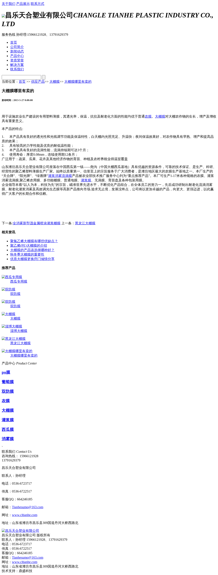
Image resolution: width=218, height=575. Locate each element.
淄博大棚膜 (18, 331)
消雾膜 (8, 439)
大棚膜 (54, 81)
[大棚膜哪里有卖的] (17, 351)
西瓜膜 (8, 429)
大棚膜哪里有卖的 (78, 81)
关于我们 (8, 4)
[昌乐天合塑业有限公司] (20, 530)
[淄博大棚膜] (12, 326)
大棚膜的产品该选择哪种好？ (32, 250)
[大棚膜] (8, 314)
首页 (22, 81)
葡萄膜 (8, 382)
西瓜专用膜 (18, 281)
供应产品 (38, 81)
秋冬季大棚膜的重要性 (27, 254)
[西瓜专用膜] (12, 277)
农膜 (148, 116)
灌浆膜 (86, 180)
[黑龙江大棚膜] (14, 338)
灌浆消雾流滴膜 (60, 176)
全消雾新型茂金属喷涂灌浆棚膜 (36, 223)
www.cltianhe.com (24, 515)
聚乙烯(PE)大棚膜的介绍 (28, 245)
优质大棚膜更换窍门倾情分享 (32, 259)
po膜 (6, 372)
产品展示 (23, 4)
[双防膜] (8, 289)
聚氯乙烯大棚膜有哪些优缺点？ (34, 241)
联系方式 (37, 4)
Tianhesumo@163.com (27, 507)
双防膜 (15, 294)
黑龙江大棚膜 (85, 223)
